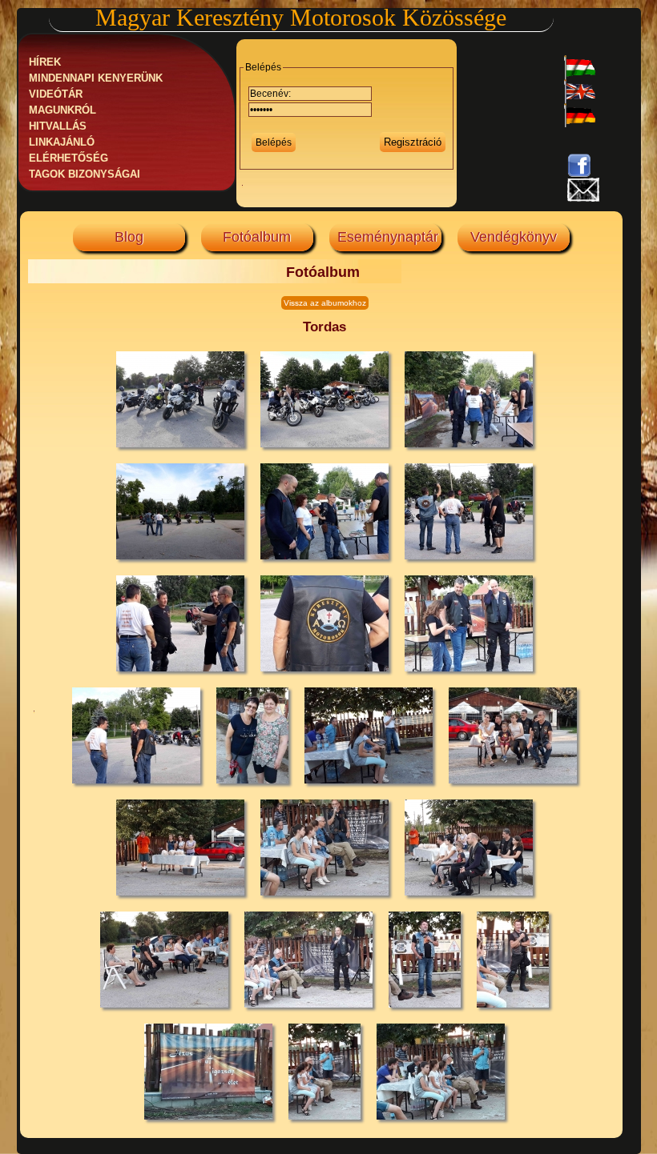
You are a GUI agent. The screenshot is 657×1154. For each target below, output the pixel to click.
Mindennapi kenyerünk (96, 78)
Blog (129, 237)
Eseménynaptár (387, 237)
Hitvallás (58, 126)
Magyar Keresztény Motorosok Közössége (300, 17)
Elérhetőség (68, 158)
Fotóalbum (257, 237)
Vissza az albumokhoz (325, 303)
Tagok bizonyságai (84, 174)
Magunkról (62, 110)
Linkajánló (62, 142)
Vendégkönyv (513, 237)
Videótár (56, 94)
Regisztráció (412, 142)
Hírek (45, 62)
